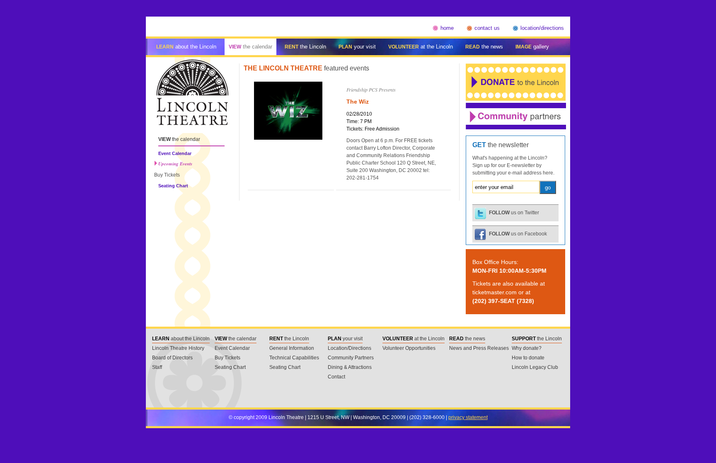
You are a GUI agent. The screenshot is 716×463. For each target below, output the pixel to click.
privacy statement (468, 417)
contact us (487, 28)
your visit (357, 47)
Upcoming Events (175, 164)
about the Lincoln (186, 47)
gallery (532, 47)
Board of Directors (172, 358)
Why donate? (527, 348)
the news (484, 47)
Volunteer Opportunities (408, 348)
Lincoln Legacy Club (535, 367)
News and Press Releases (479, 348)
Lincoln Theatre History (178, 348)
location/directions (542, 28)
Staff (157, 367)
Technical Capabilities (294, 358)
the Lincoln (305, 47)
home (447, 28)
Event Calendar (174, 153)
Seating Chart (173, 185)
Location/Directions (349, 348)
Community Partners (351, 358)
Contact (336, 377)
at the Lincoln (420, 47)
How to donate (528, 358)
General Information (291, 348)
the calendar (250, 47)
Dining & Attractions (350, 367)
